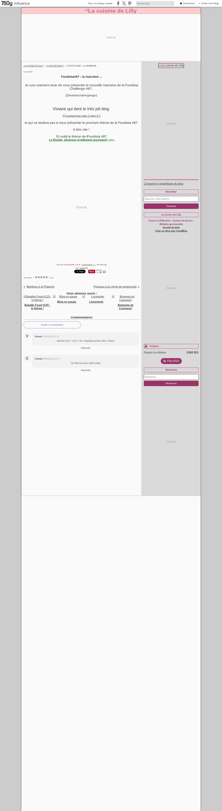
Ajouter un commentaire (52, 325)
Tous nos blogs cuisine (100, 3)
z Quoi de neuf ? (55, 65)
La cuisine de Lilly (33, 65)
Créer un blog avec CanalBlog (171, 231)
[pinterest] (129, 3)
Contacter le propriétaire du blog (163, 183)
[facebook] (118, 3)
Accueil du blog (171, 227)
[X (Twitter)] (124, 3)
